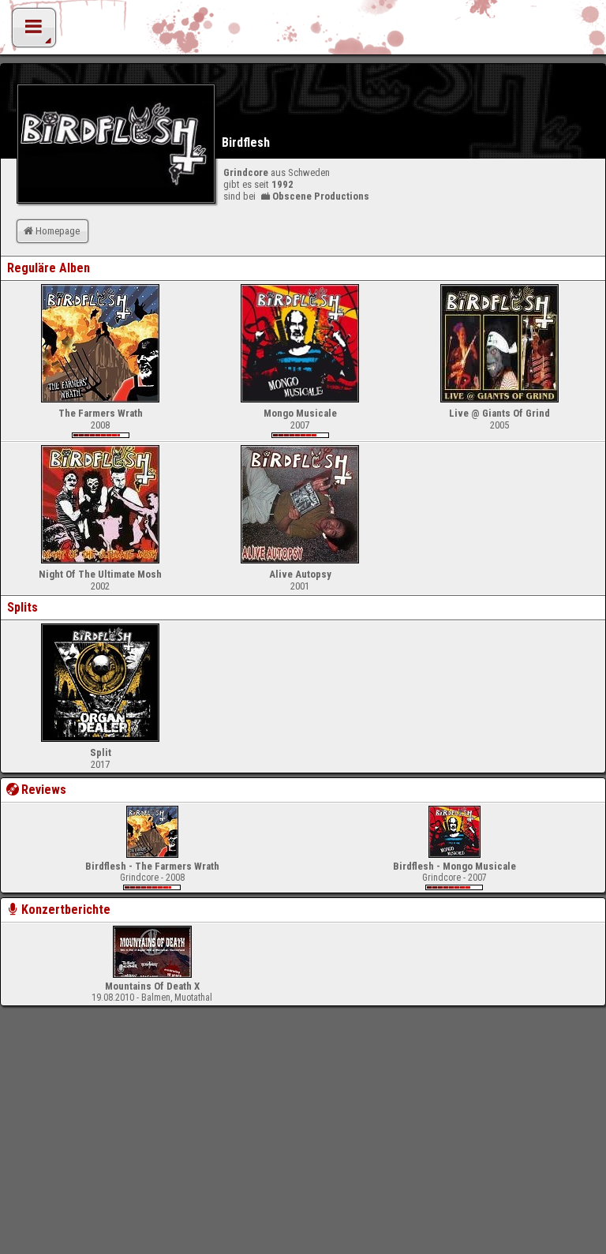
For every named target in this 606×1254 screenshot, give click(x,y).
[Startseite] (303, 31)
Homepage (58, 231)
